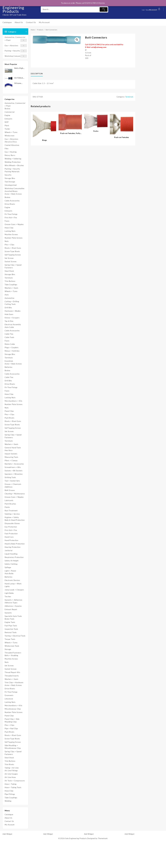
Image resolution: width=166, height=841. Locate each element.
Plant (7, 125)
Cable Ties (9, 334)
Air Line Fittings (11, 770)
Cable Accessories (12, 201)
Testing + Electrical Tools (15, 636)
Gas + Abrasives (11, 45)
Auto (7, 295)
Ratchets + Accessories (14, 464)
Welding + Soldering (13, 159)
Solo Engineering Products (13, 8)
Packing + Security (12, 51)
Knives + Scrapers (12, 318)
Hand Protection (11, 540)
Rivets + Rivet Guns (13, 248)
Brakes (7, 109)
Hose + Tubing (10, 784)
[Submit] (103, 9)
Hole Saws (9, 314)
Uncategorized (11, 185)
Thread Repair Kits (12, 672)
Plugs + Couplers (12, 347)
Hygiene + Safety (12, 517)
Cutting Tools (10, 304)
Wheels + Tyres (11, 132)
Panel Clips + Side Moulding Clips (12, 720)
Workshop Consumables (15, 56)
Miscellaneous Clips (13, 709)
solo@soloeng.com (98, 47)
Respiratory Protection (14, 557)
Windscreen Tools (12, 646)
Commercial (10, 112)
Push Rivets (9, 418)
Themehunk (103, 838)
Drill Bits (8, 308)
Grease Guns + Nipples (14, 224)
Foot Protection (11, 534)
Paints (7, 507)
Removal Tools (11, 632)
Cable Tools (9, 337)
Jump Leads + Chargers (14, 590)
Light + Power (10, 571)
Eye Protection (11, 527)
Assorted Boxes (11, 191)
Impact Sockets (11, 454)
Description (37, 74)
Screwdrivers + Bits (13, 467)
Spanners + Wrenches (14, 474)
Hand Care (9, 537)
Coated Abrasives (12, 145)
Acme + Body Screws (13, 194)
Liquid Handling (11, 554)
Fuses (7, 221)
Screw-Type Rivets (12, 251)
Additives (8, 487)
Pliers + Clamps (11, 460)
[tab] (38, 73)
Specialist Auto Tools (13, 616)
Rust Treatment (11, 511)
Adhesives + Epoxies (13, 606)
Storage (8, 649)
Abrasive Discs (11, 142)
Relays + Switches (12, 351)
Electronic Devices (12, 580)
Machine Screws (11, 234)
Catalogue (9, 814)
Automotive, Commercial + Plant (15, 38)
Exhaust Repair (11, 609)
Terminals (9, 278)
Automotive (9, 298)
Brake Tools (9, 619)
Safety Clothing (11, 564)
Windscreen (9, 136)
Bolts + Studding (11, 655)
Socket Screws (11, 261)
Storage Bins (10, 178)
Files (7, 148)
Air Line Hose (10, 777)
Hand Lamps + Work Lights (13, 585)
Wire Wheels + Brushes (14, 165)
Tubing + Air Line (12, 768)
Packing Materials (12, 171)
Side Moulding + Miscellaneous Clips (13, 746)
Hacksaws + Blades (13, 311)
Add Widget (7, 834)
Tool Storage (10, 182)
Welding (8, 801)
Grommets (9, 695)
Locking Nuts (10, 231)
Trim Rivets (9, 764)
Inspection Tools (11, 629)
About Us (8, 818)
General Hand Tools (13, 448)
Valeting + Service (12, 514)
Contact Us (9, 821)
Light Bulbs (9, 593)
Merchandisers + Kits (13, 401)
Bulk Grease (10, 490)
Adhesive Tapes (11, 603)
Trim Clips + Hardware (14, 682)
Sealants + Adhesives (13, 600)
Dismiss (101, 3)
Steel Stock (9, 271)
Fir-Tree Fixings (11, 214)
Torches (8, 596)
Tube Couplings (11, 284)
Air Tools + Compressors (15, 781)
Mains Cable (10, 344)
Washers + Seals (11, 288)
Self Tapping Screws (13, 255)
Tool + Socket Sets (12, 481)
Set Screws (9, 258)
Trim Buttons (10, 281)
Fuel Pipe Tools (11, 626)
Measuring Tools (11, 457)
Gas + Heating (11, 152)
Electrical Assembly (13, 324)
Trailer (7, 129)
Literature (9, 699)
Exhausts (8, 119)
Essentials (9, 361)
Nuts (7, 241)
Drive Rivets (10, 204)
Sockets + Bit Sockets (14, 471)
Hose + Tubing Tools (13, 787)
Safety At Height (12, 561)
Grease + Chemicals (13, 484)
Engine (7, 115)
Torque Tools (10, 639)
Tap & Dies (9, 321)
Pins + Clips (9, 245)
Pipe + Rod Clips (11, 728)
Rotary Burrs (10, 155)
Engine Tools (10, 622)
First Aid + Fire (11, 218)
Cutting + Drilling (12, 301)
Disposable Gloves (12, 523)
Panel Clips (9, 411)
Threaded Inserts (12, 676)
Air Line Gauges (11, 774)
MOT (7, 122)
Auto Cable (9, 327)
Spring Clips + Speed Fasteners (13, 266)
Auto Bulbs (9, 573)
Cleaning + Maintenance (15, 494)
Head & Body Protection (15, 544)
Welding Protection (13, 162)
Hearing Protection (12, 547)
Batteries (8, 367)
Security (8, 175)
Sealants (8, 613)
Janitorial (8, 550)
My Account (10, 825)
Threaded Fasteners (13, 653)
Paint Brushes (10, 504)
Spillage (8, 567)
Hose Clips (9, 228)
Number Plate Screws (13, 238)
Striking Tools (10, 477)
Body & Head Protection (15, 520)
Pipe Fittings (10, 794)
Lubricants (9, 500)
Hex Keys (9, 450)
